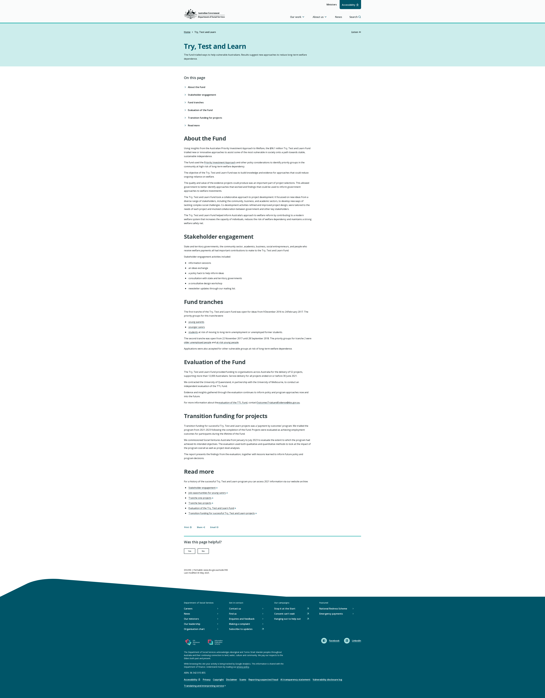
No (203, 551)
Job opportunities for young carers (208, 492)
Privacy (207, 679)
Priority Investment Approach (220, 162)
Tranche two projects (200, 503)
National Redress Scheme (333, 608)
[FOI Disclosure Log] (192, 643)
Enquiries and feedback (241, 618)
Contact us (235, 608)
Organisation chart (194, 629)
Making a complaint (239, 623)
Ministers (333, 6)
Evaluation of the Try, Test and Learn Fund (212, 508)
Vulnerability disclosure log (327, 679)
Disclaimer (231, 679)
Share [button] (200, 527)
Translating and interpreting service (204, 686)
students (193, 332)
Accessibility (348, 4)
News (338, 17)
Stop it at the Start (284, 609)
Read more (194, 125)
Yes (189, 551)
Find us (233, 613)
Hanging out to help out (287, 619)
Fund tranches (196, 102)
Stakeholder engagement (202, 94)
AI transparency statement (295, 679)
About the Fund (196, 87)
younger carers (196, 327)
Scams (242, 679)
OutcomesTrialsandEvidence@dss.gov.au (278, 402)
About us (318, 17)
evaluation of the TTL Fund (232, 402)
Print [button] (186, 527)
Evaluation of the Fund (200, 110)
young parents (196, 322)
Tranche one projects (200, 497)
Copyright (218, 679)
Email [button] (213, 527)
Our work (295, 17)
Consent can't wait (284, 614)
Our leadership (192, 623)
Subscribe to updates (240, 629)
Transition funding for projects (205, 117)
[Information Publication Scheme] (215, 643)
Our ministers (191, 618)
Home (187, 32)
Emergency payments (331, 613)
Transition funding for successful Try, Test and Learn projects (222, 513)
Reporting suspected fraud (263, 679)
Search (353, 17)
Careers (188, 608)
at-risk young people (227, 342)
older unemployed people (197, 342)
